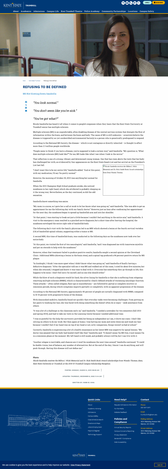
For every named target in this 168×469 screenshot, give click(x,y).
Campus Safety (93, 416)
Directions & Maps (94, 423)
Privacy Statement (120, 434)
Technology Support (95, 434)
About (90, 404)
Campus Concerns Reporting (124, 431)
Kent (24, 80)
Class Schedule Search (95, 419)
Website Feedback (120, 412)
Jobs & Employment (95, 427)
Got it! (160, 464)
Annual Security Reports (122, 427)
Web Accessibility (120, 442)
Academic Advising (94, 408)
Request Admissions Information (125, 404)
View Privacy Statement (80, 464)
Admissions (92, 412)
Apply (147, 2)
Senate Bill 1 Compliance (122, 438)
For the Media (119, 408)
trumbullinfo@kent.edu (149, 414)
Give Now (159, 2)
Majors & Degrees (94, 430)
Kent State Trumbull (34, 80)
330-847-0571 (145, 407)
